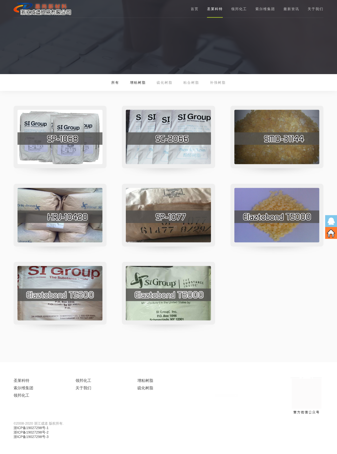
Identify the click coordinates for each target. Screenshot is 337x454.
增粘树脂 (145, 380)
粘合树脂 (191, 82)
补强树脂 (218, 82)
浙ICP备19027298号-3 (31, 437)
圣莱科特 (21, 380)
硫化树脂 (164, 82)
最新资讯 (291, 9)
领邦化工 (239, 9)
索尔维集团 (265, 9)
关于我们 (315, 9)
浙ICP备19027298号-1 (31, 428)
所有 (115, 82)
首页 (195, 9)
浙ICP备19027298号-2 (31, 432)
